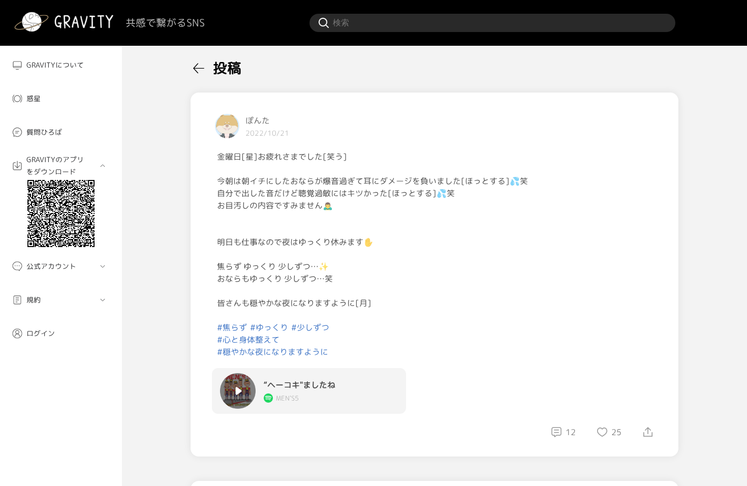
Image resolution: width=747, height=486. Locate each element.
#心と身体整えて (248, 339)
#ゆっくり (269, 327)
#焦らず (232, 327)
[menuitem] (61, 65)
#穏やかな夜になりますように (272, 351)
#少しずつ (310, 327)
